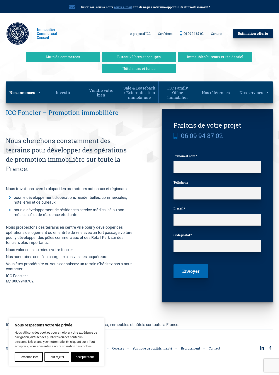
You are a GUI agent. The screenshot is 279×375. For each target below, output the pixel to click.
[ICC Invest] (19, 33)
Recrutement (190, 348)
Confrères (165, 34)
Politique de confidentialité (152, 348)
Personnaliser (28, 357)
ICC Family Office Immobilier (177, 92)
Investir (63, 92)
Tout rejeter (56, 357)
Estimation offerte (253, 33)
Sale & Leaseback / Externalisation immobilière (139, 92)
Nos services (251, 92)
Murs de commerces (63, 56)
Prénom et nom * (185, 156)
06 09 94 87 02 (194, 34)
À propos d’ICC (140, 34)
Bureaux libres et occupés (139, 56)
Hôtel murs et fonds (138, 68)
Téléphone (181, 182)
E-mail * (179, 208)
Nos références (216, 92)
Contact (216, 34)
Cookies (118, 348)
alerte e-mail (123, 7)
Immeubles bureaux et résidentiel (215, 56)
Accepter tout (85, 357)
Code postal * (183, 235)
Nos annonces (22, 92)
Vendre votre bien (101, 93)
